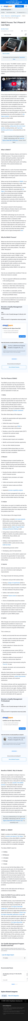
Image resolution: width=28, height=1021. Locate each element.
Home (2, 16)
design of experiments (14, 582)
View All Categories (13, 995)
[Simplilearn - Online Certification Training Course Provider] (8, 6)
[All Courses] (1, 6)
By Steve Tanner (5, 29)
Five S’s (5, 664)
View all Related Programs (14, 367)
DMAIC (21, 181)
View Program (22, 336)
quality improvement (20, 676)
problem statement (18, 410)
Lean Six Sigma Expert (8, 955)
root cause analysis (20, 519)
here (22, 230)
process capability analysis (16, 490)
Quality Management (16, 16)
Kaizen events (12, 595)
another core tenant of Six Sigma (14, 836)
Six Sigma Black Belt (16, 922)
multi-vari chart (7, 545)
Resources (7, 16)
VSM (18, 426)
